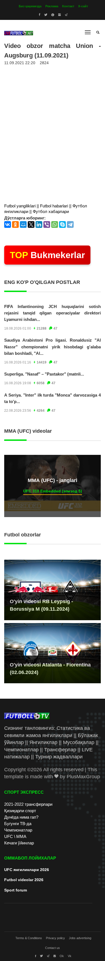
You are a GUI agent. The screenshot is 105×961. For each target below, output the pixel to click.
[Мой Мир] (23, 224)
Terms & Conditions (28, 938)
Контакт (68, 6)
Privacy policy (55, 938)
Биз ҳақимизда (30, 6)
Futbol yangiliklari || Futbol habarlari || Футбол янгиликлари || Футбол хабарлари (45, 208)
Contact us (52, 948)
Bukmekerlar (47, 255)
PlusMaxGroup (83, 776)
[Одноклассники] (15, 224)
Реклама (51, 6)
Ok (62, 956)
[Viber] (46, 224)
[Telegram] (70, 224)
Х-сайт (83, 6)
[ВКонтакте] (7, 224)
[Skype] (62, 224)
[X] (31, 224)
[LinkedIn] (39, 224)
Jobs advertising (80, 938)
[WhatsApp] (54, 224)
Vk (69, 956)
